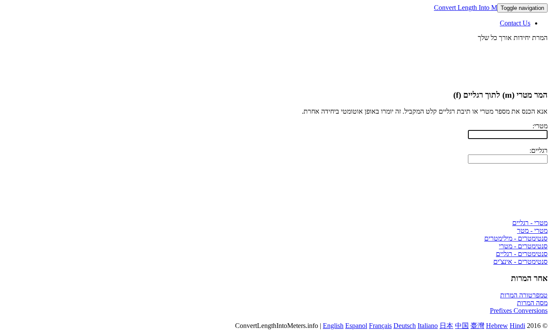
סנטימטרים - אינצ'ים (520, 261)
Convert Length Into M (465, 7)
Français (380, 325)
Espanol (356, 325)
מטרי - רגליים (530, 222)
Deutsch (404, 325)
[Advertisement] (391, 61)
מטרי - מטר (532, 230)
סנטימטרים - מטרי (523, 246)
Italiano (428, 325)
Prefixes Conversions (519, 310)
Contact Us (515, 23)
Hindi (517, 325)
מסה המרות (532, 302)
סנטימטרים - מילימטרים (516, 238)
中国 (462, 325)
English (333, 325)
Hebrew (497, 325)
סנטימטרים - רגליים (522, 253)
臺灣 (477, 325)
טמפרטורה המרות (524, 295)
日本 (446, 325)
